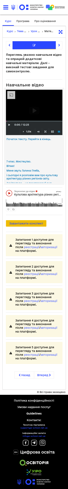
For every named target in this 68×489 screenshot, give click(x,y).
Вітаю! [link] (10, 166)
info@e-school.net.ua (34, 436)
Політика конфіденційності (34, 400)
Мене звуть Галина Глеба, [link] (23, 170)
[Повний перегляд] (45, 131)
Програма (22, 21)
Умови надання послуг (34, 407)
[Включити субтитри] (52, 131)
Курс (8, 21)
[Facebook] (26, 444)
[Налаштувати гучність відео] (38, 131)
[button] (5, 7)
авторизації (48, 247)
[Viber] (42, 444)
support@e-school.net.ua (34, 428)
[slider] (6, 121)
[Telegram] (34, 444)
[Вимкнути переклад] (59, 131)
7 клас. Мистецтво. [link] (18, 161)
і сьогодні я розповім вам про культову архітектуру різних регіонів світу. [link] (32, 177)
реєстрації (31, 247)
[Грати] (9, 125)
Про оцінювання (45, 21)
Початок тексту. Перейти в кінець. (28, 139)
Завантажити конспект (26, 223)
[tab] (34, 45)
